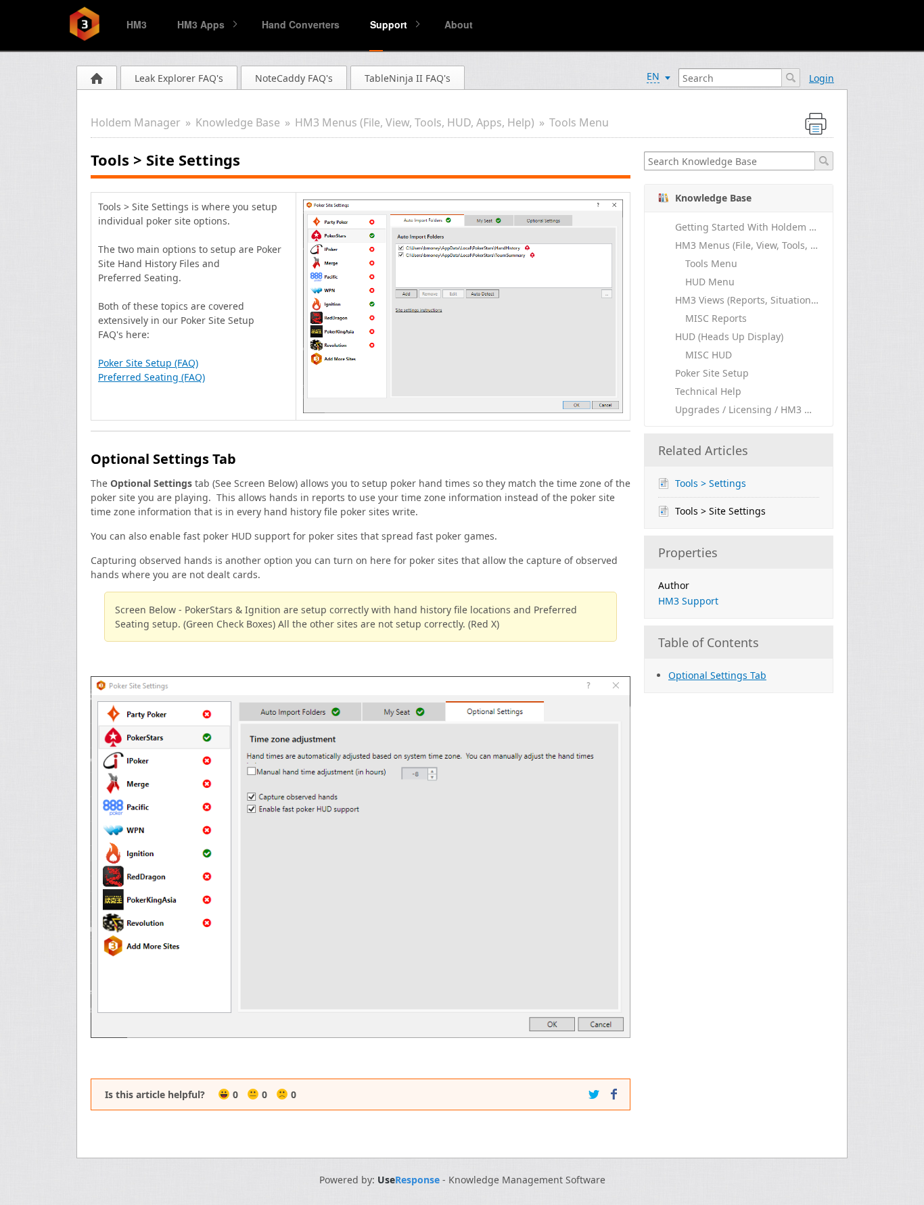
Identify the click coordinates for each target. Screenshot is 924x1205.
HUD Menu (710, 281)
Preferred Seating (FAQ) (151, 377)
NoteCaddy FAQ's (294, 78)
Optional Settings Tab (717, 675)
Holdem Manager (136, 122)
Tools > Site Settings (720, 510)
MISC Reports (716, 318)
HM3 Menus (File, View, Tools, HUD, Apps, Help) (414, 122)
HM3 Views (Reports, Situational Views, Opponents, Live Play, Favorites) (754, 299)
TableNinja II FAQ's (408, 78)
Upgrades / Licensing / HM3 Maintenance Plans (754, 409)
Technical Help (708, 391)
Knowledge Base (237, 122)
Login (821, 78)
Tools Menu (579, 122)
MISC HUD (708, 354)
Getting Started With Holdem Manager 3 (754, 226)
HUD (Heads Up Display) (729, 336)
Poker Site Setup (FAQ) (148, 362)
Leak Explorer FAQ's (179, 78)
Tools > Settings (710, 483)
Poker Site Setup (712, 373)
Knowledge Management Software (526, 1180)
